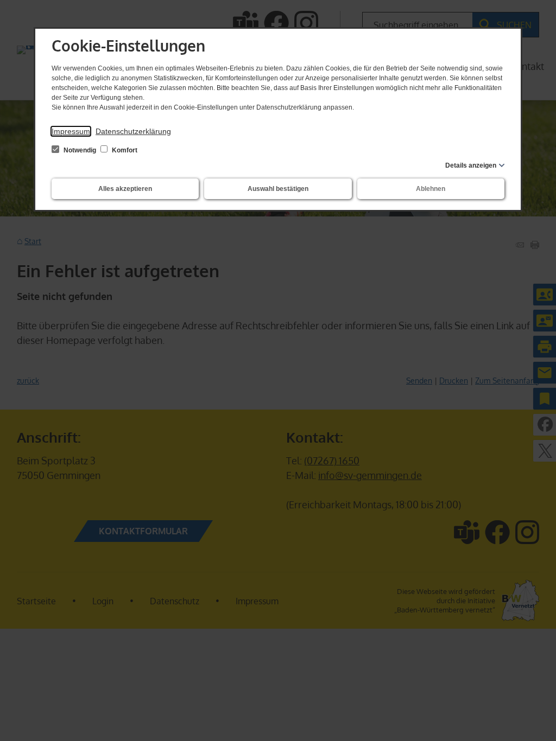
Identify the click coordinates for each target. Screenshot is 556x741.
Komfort (123, 150)
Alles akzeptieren (125, 189)
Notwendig (80, 150)
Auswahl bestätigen (278, 189)
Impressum (71, 131)
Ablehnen (430, 189)
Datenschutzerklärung (133, 131)
